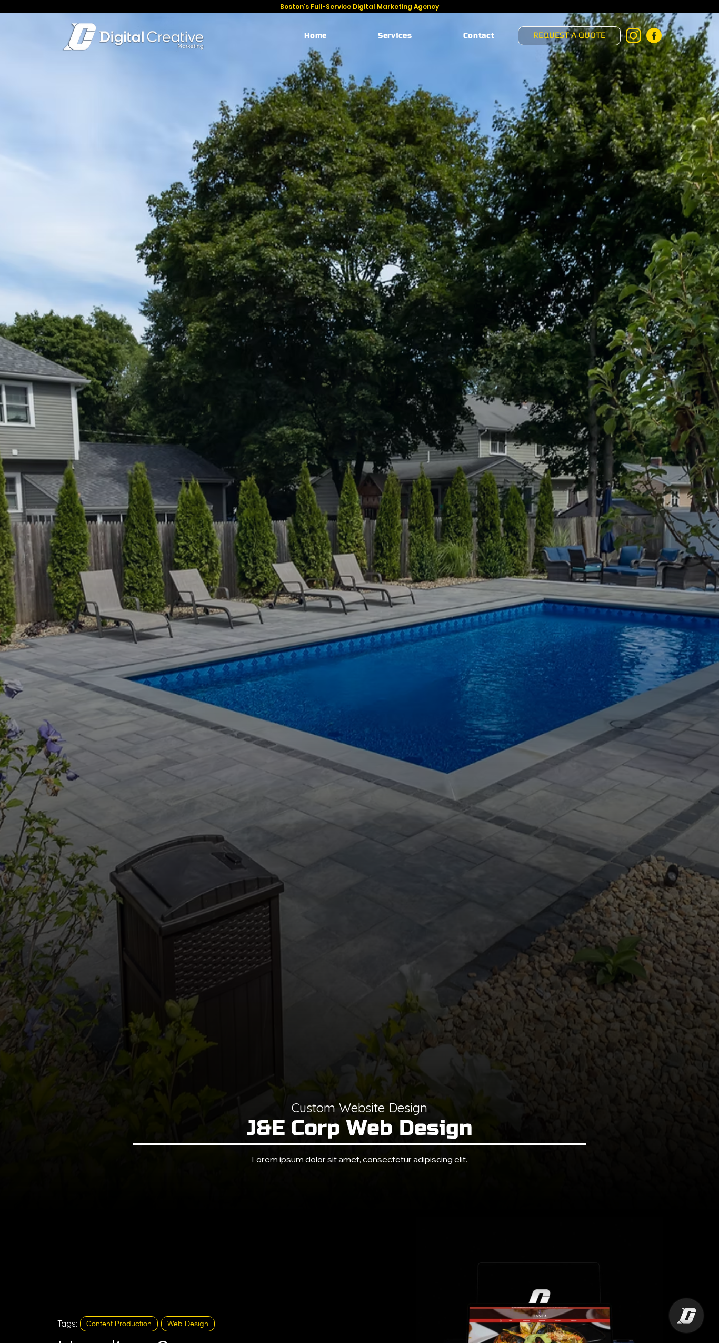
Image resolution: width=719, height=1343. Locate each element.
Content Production (119, 1323)
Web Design (187, 1323)
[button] (395, 35)
